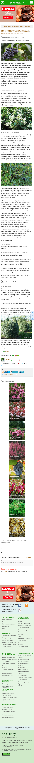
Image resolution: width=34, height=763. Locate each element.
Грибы (19, 636)
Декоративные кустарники (9, 659)
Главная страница (8, 617)
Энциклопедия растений (9, 635)
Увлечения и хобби (7, 715)
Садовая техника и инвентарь (8, 681)
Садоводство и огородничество (23, 618)
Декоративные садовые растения (8, 654)
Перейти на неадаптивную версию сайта (17, 26)
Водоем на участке (23, 661)
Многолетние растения (8, 663)
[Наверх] (32, 312)
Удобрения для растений (25, 638)
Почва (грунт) (22, 640)
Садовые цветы (6, 661)
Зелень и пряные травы (24, 625)
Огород (20, 621)
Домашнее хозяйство (9, 704)
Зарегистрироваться (9, 569)
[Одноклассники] (26, 605)
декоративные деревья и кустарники (18, 31)
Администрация (19, 740)
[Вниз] (32, 318)
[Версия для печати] (16, 374)
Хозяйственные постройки (9, 697)
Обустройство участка (25, 653)
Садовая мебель (22, 679)
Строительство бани (8, 699)
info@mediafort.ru (12, 750)
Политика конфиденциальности (17, 742)
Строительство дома (8, 693)
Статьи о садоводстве (8, 624)
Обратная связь (7, 740)
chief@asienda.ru (6, 746)
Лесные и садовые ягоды (25, 623)
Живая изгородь (22, 667)
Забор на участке (23, 669)
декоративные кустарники (8, 33)
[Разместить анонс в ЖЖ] (21, 371)
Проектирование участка (25, 677)
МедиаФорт (13, 737)
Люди (3, 628)
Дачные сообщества (8, 622)
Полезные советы (7, 646)
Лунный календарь (7, 640)
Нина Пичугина (19, 745)
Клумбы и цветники (23, 659)
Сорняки (20, 634)
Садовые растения (23, 627)
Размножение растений (24, 632)
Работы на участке (7, 707)
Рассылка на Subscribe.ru (19, 610)
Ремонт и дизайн (6, 695)
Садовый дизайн (22, 675)
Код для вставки (8, 374)
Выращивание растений (25, 630)
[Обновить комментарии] (32, 315)
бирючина (20, 33)
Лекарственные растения (9, 642)
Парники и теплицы (23, 646)
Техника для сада (7, 684)
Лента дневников (7, 619)
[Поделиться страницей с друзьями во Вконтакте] (5, 371)
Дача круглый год (7, 709)
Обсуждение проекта (23, 729)
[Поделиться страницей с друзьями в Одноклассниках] (2, 371)
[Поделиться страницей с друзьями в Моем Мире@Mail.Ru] (7, 371)
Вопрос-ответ (6, 626)
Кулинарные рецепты (8, 717)
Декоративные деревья (8, 657)
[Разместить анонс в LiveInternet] (14, 371)
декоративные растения (8, 30)
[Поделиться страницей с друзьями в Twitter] (9, 371)
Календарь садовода (8, 638)
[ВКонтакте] (19, 605)
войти (5, 571)
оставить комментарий (9, 366)
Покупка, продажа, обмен (9, 644)
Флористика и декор (7, 675)
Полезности (6, 633)
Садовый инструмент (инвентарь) (8, 686)
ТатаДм (7, 351)
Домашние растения (7, 673)
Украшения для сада (24, 682)
